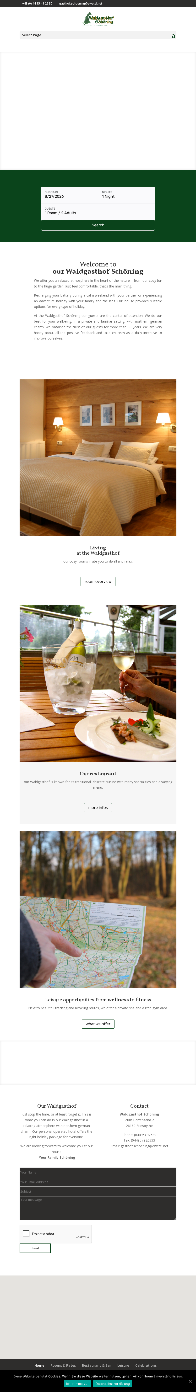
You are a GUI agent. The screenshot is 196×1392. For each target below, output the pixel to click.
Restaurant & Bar (96, 1365)
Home (39, 1365)
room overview (98, 581)
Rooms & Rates (63, 1365)
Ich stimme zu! (77, 1384)
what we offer (98, 1023)
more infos (98, 807)
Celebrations (146, 1365)
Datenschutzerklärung (113, 1384)
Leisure (123, 1365)
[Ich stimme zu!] (190, 1381)
